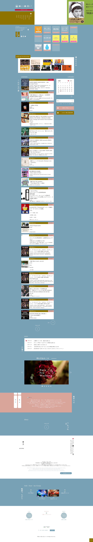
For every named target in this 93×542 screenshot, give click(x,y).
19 (63, 89)
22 (69, 89)
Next (70, 372)
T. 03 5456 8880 (43, 530)
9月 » (71, 96)
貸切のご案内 (15, 400)
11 (60, 87)
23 (71, 89)
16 (71, 87)
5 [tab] (50, 386)
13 (65, 87)
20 (65, 89)
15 (69, 87)
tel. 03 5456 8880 (19, 30)
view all (37, 325)
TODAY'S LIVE (24, 9)
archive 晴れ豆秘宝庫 (67, 112)
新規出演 (18, 34)
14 (67, 87)
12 (63, 87)
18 (60, 89)
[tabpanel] (46, 372)
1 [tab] (42, 386)
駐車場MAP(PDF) (67, 473)
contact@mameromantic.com (70, 448)
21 (67, 89)
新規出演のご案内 (19, 400)
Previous (22, 372)
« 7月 (59, 96)
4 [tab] (48, 386)
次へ (49, 322)
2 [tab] (44, 386)
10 (58, 87)
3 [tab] (46, 386)
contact (16, 34)
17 (58, 89)
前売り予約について (68, 107)
